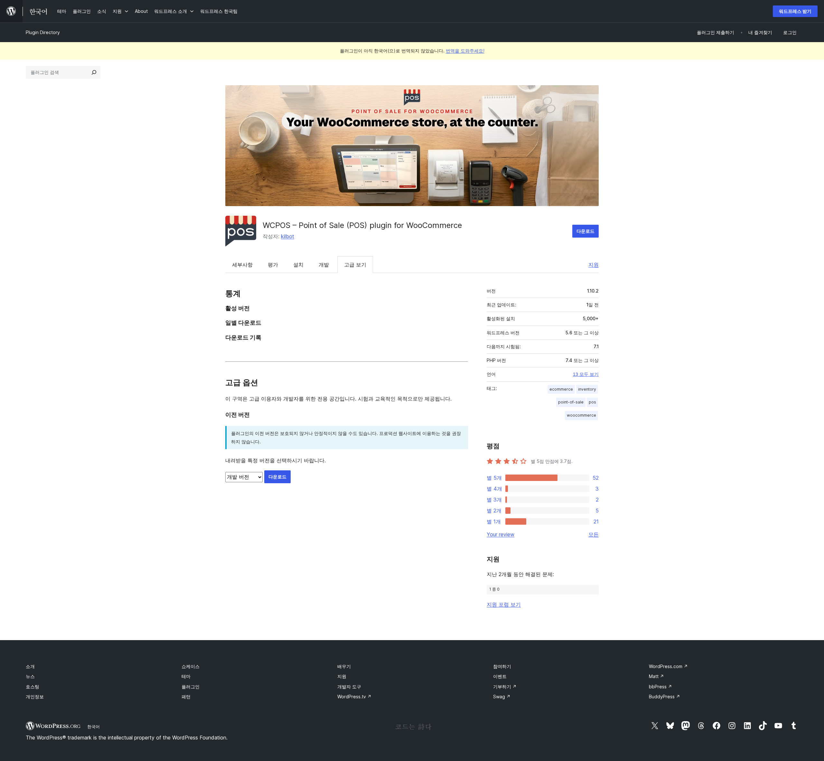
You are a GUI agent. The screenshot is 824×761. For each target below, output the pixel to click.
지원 (593, 264)
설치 (298, 264)
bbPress (660, 686)
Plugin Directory (43, 32)
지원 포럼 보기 (504, 604)
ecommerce (561, 389)
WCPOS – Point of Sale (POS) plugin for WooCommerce (362, 225)
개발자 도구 (349, 686)
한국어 (93, 726)
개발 (324, 264)
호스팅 (32, 686)
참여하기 (502, 666)
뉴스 (30, 676)
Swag (501, 696)
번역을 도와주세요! (465, 50)
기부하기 (505, 686)
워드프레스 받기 (795, 11)
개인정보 (35, 696)
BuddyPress (664, 696)
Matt (656, 676)
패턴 (186, 696)
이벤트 (500, 676)
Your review (500, 534)
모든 (593, 534)
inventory (587, 389)
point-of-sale (571, 402)
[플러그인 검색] (94, 72)
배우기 (344, 666)
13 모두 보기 (586, 374)
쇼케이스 (191, 666)
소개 (30, 666)
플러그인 (191, 686)
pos (592, 402)
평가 (273, 264)
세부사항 (242, 264)
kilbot (287, 236)
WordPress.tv (354, 696)
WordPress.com (668, 666)
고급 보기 (355, 264)
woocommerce (581, 415)
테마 (186, 676)
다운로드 (585, 231)
